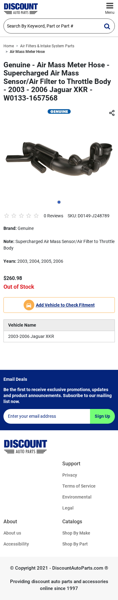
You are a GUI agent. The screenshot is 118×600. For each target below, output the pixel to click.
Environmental (77, 496)
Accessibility (16, 543)
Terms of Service (79, 486)
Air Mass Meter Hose (27, 51)
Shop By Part (75, 543)
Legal (68, 507)
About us (12, 532)
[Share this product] (112, 113)
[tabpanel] (59, 158)
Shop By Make (76, 532)
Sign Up (102, 416)
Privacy (69, 475)
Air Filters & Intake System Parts (47, 46)
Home (8, 46)
